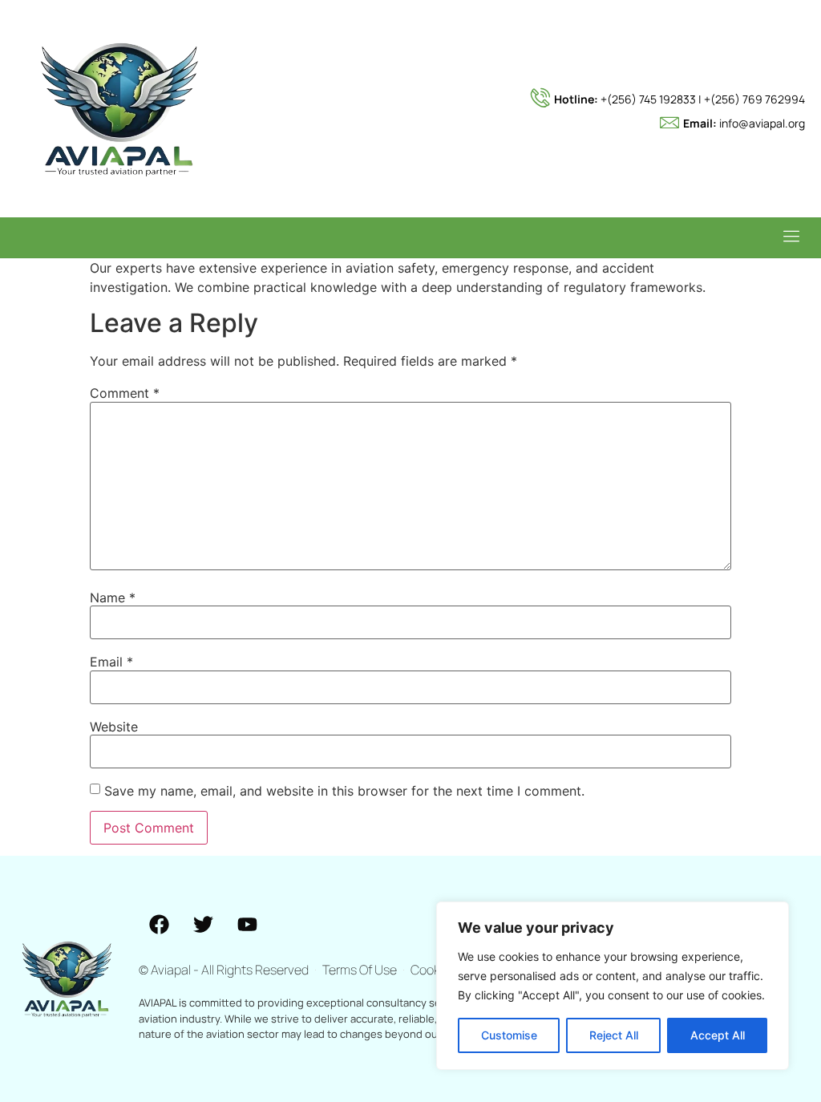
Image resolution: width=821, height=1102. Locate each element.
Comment (125, 393)
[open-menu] (788, 237)
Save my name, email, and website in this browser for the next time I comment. (344, 790)
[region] (612, 985)
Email (111, 661)
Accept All (717, 1035)
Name (112, 597)
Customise (509, 1035)
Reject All (613, 1035)
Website (114, 726)
